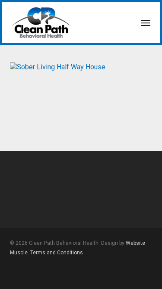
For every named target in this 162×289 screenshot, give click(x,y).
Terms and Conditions (56, 253)
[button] (145, 22)
